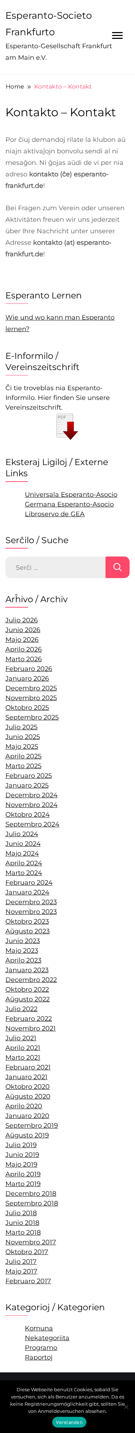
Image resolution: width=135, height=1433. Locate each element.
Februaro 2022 (28, 1019)
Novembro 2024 (31, 805)
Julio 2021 (20, 1038)
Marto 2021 (22, 1058)
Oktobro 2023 (27, 921)
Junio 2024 (23, 844)
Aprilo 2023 (23, 960)
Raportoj (39, 1357)
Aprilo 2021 (22, 1048)
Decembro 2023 (31, 902)
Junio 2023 (22, 941)
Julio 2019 (21, 1145)
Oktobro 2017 (26, 1252)
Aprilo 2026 (23, 649)
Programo (41, 1348)
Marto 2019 (23, 1184)
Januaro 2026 (27, 678)
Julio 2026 (21, 620)
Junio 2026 (22, 630)
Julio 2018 (21, 1213)
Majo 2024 (22, 853)
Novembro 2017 (30, 1242)
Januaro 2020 (27, 1116)
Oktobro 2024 (27, 815)
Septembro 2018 (31, 1203)
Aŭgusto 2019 (27, 1135)
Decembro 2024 (31, 795)
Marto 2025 (23, 766)
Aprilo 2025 (23, 756)
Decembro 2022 (31, 980)
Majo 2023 (21, 951)
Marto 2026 (23, 659)
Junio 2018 (22, 1223)
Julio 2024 (21, 834)
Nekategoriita (47, 1338)
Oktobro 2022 (27, 989)
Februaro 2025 (28, 776)
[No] (126, 1406)
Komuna (39, 1328)
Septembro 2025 (32, 717)
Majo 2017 (21, 1271)
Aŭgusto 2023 (27, 931)
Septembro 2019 (31, 1126)
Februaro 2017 (28, 1281)
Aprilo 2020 (23, 1106)
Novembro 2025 (31, 698)
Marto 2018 (23, 1232)
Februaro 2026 (28, 669)
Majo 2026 (22, 640)
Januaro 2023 (27, 970)
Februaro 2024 (29, 883)
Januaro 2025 (27, 785)
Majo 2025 (21, 747)
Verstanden (69, 1422)
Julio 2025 (21, 727)
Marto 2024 (23, 873)
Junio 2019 (22, 1155)
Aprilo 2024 (23, 863)
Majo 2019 (21, 1164)
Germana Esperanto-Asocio (69, 504)
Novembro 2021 (30, 1028)
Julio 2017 (21, 1262)
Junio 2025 (22, 737)
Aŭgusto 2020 (27, 1096)
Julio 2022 (21, 1009)
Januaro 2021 (26, 1077)
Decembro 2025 (31, 688)
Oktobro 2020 (27, 1087)
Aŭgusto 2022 (27, 999)
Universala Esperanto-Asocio (71, 495)
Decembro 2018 (30, 1194)
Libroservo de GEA (55, 514)
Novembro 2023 (31, 912)
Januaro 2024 (27, 892)
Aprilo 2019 (23, 1174)
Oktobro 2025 (27, 708)
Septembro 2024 (32, 824)
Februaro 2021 (28, 1067)
